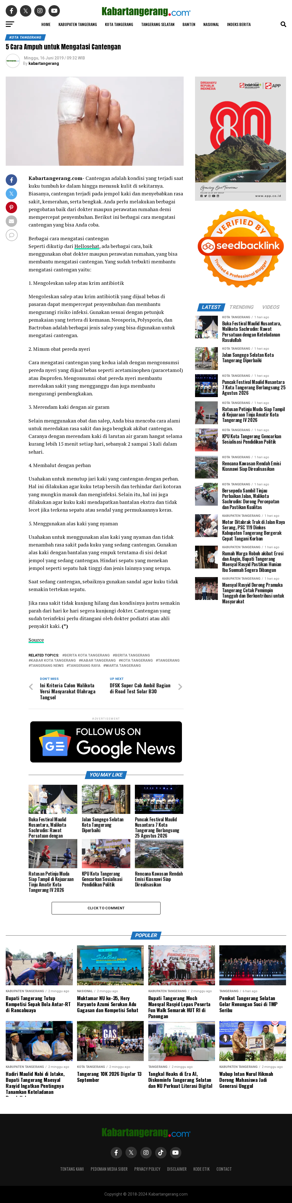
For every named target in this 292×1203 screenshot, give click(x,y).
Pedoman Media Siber (109, 1169)
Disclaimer (176, 1169)
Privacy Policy (147, 1169)
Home (45, 24)
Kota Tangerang (119, 24)
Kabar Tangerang (98, 660)
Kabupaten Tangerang (77, 24)
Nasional (211, 24)
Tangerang (169, 660)
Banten (188, 24)
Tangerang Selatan (158, 24)
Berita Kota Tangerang (87, 655)
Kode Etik (201, 1169)
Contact (224, 1169)
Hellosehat (86, 246)
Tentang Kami (72, 1169)
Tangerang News (47, 666)
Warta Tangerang (123, 666)
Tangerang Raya (84, 666)
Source (36, 639)
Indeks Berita (239, 24)
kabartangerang (44, 63)
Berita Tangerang (132, 655)
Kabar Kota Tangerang (53, 660)
